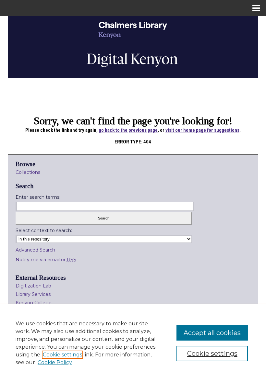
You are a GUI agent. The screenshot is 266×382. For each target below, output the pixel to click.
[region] (133, 343)
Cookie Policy (55, 362)
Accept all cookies (212, 333)
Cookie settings (62, 355)
